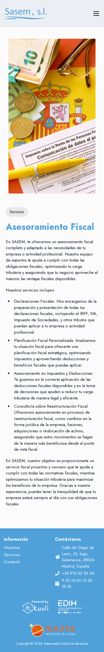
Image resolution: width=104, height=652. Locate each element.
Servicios (12, 555)
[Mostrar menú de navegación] (96, 13)
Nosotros (12, 547)
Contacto (12, 562)
